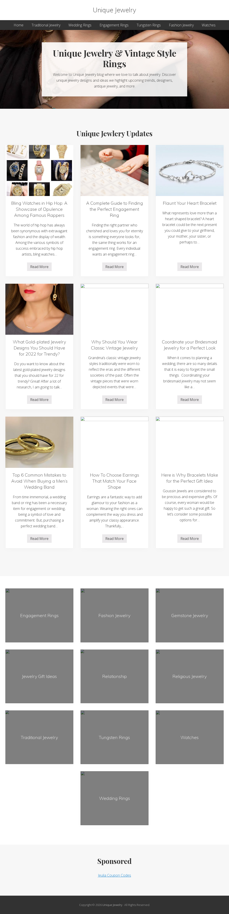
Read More (39, 267)
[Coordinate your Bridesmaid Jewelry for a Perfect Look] (190, 309)
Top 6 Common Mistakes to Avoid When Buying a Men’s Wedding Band (39, 481)
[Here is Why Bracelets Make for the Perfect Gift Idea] (190, 442)
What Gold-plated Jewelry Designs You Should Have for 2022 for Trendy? (39, 348)
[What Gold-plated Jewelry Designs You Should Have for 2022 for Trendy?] (39, 309)
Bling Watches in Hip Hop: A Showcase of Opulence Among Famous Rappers (39, 209)
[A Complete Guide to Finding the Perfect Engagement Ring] (114, 170)
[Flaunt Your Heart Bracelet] (190, 170)
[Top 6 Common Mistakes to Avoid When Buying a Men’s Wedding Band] (39, 442)
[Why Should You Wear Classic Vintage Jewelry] (114, 309)
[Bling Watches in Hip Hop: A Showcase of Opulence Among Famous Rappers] (39, 170)
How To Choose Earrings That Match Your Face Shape (114, 481)
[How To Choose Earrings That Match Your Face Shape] (114, 442)
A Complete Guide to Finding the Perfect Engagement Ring (114, 209)
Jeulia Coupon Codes (114, 875)
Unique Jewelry (114, 10)
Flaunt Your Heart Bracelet (189, 203)
